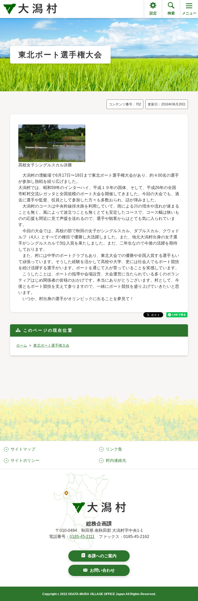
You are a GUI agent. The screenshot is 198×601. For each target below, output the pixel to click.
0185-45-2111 (82, 536)
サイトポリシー (25, 460)
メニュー (189, 13)
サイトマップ (23, 449)
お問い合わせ (102, 570)
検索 (171, 13)
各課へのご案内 (102, 556)
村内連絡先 (116, 460)
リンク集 (114, 449)
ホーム (21, 345)
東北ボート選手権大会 (51, 345)
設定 (153, 13)
